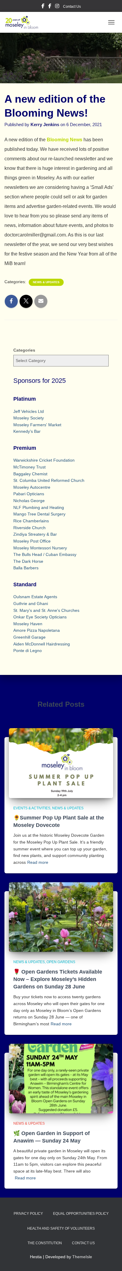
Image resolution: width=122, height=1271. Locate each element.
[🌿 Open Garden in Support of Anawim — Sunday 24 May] (61, 1078)
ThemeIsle (82, 1256)
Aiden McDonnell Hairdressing (41, 644)
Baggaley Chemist (30, 473)
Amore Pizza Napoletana (36, 630)
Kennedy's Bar (27, 431)
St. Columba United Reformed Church (48, 480)
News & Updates (46, 282)
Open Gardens (60, 962)
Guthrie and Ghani (30, 603)
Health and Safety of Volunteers (61, 1228)
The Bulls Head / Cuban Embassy (44, 554)
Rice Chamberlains (31, 520)
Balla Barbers (25, 567)
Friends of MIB (49, 7)
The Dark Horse (28, 561)
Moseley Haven (27, 623)
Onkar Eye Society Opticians (40, 617)
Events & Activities (31, 808)
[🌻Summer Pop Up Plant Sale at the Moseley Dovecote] (61, 762)
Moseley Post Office (32, 541)
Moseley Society (28, 418)
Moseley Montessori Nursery (40, 548)
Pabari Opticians (28, 493)
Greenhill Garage (29, 637)
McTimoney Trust (29, 467)
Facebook (42, 7)
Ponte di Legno (27, 650)
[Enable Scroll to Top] (110, 1259)
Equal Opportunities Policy (81, 1214)
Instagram (57, 7)
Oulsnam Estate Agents (35, 596)
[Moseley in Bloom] (24, 22)
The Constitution (45, 1243)
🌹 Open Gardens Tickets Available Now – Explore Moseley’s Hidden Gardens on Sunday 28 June (57, 979)
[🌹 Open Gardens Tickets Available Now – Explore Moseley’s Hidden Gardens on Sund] (61, 916)
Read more (37, 862)
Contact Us (72, 6)
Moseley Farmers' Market (37, 424)
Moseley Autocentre (31, 487)
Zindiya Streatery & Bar (35, 534)
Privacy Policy (28, 1214)
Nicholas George (29, 500)
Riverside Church (29, 527)
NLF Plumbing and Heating (38, 507)
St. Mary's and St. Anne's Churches (46, 610)
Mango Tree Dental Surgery (39, 514)
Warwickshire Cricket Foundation (44, 460)
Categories (24, 350)
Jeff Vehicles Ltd (28, 411)
